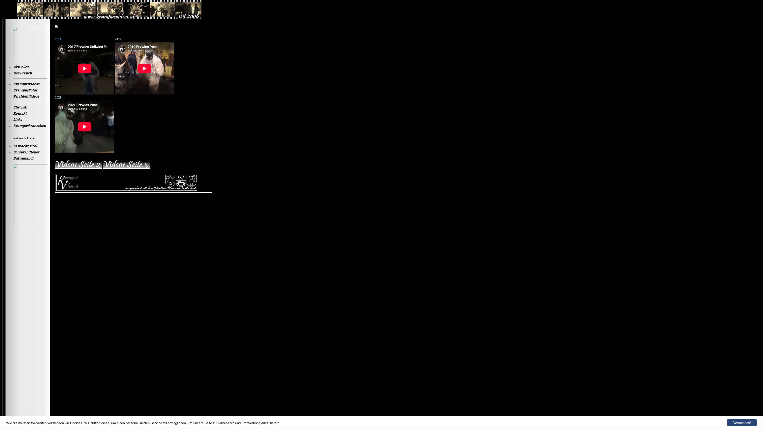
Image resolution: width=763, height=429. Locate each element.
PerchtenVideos (26, 96)
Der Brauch (22, 73)
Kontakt (20, 113)
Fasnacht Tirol (25, 146)
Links (17, 120)
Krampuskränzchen (29, 126)
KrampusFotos (25, 90)
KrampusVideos (26, 84)
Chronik (20, 107)
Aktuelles (20, 67)
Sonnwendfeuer (26, 152)
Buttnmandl (23, 158)
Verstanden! (742, 422)
